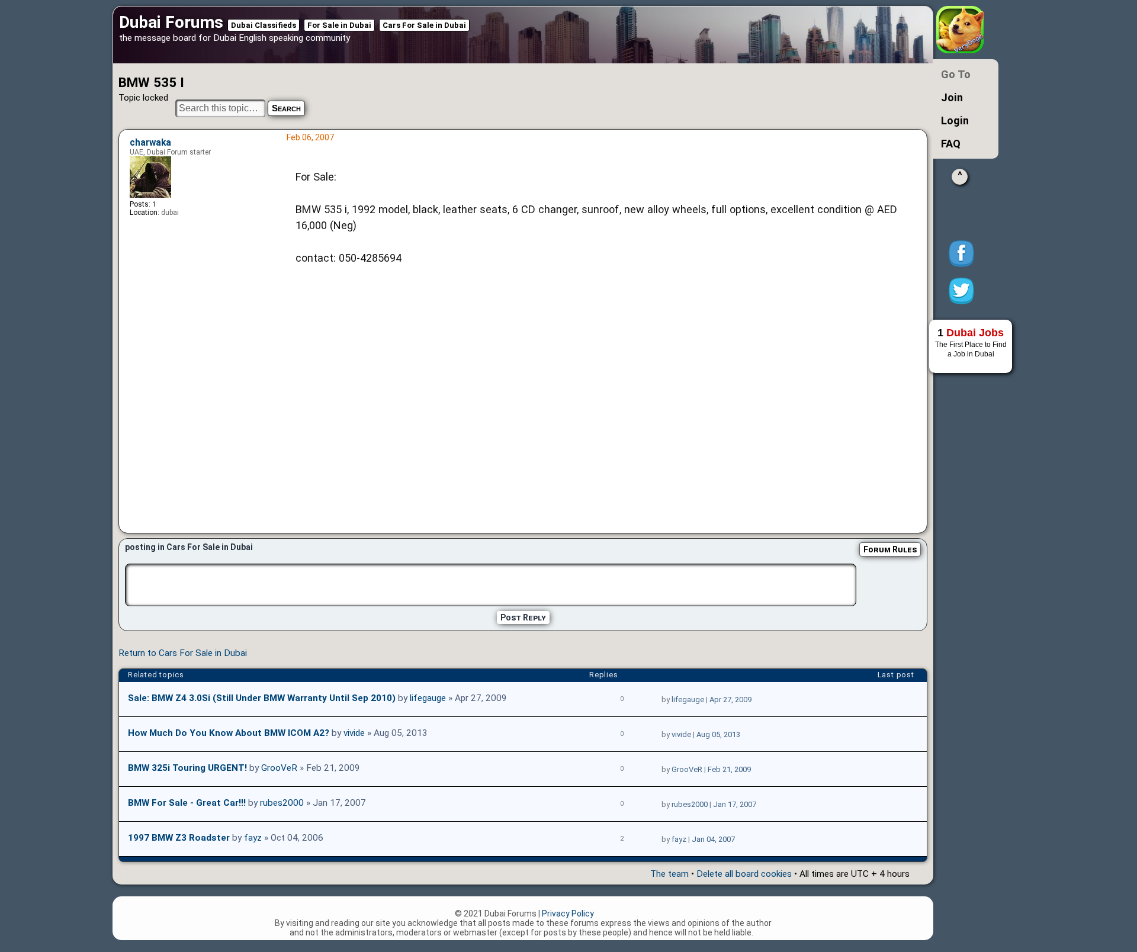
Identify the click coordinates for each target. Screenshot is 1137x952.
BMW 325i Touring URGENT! (187, 768)
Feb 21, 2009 (729, 769)
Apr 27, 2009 (730, 699)
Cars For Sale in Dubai (424, 25)
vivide (354, 733)
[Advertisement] (603, 402)
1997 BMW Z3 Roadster (179, 837)
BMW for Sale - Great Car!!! (187, 802)
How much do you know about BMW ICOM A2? (228, 733)
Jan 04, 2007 (713, 839)
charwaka (150, 142)
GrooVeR (279, 768)
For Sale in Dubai (339, 25)
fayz (253, 837)
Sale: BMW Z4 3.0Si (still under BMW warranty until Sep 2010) (262, 698)
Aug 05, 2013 (718, 734)
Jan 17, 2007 (734, 804)
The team (669, 874)
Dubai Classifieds (263, 25)
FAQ (951, 143)
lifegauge (428, 698)
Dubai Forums (171, 22)
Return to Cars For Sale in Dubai (182, 653)
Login (955, 120)
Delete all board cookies (744, 874)
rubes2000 (282, 802)
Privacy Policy (568, 913)
